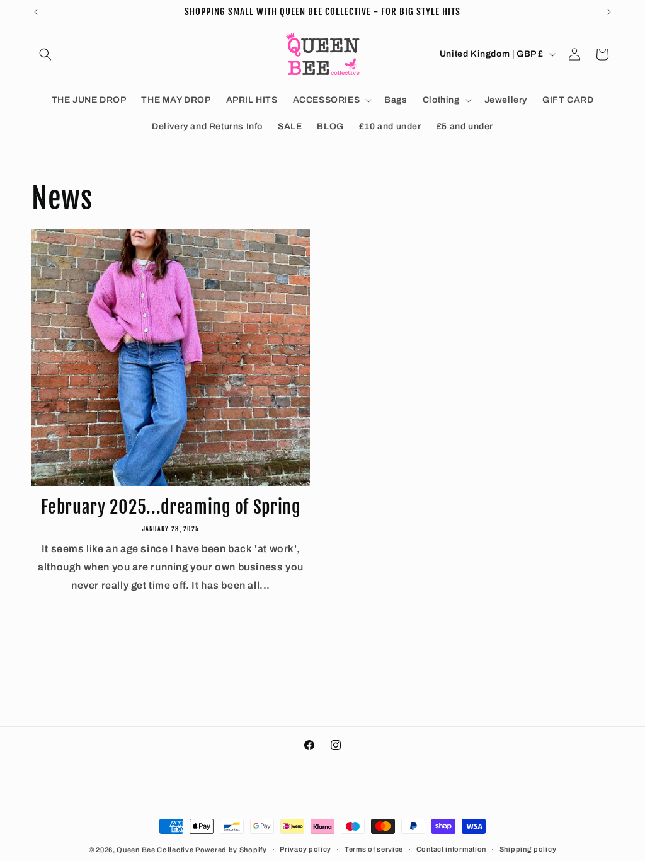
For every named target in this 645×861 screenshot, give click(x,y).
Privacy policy (305, 849)
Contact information (451, 849)
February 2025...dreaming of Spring (170, 507)
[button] (45, 54)
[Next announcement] (609, 12)
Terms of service (374, 849)
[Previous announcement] (36, 12)
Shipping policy (528, 849)
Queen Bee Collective (156, 849)
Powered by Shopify (231, 849)
